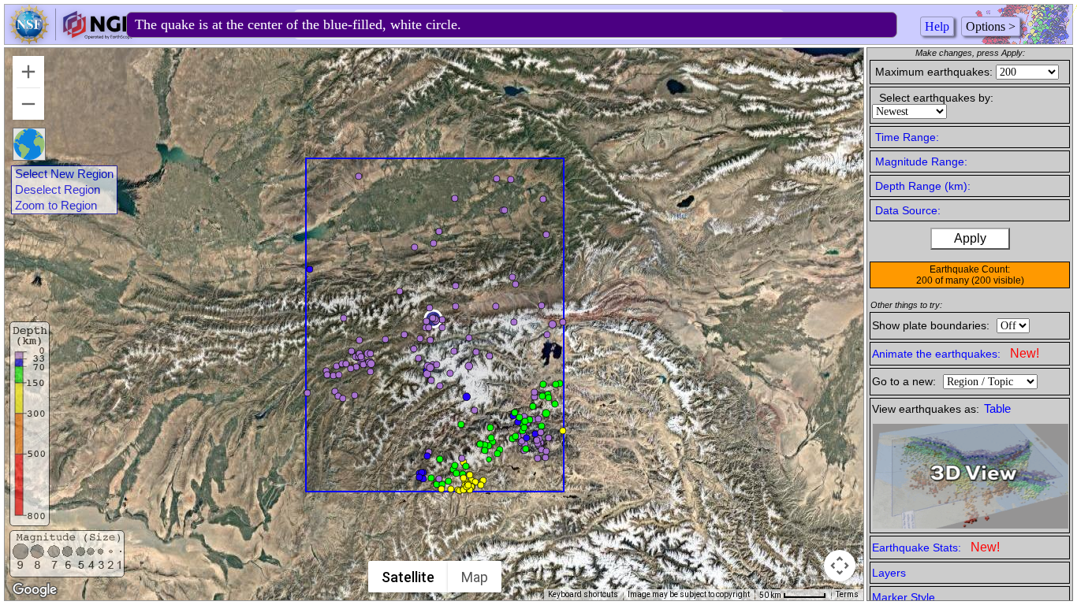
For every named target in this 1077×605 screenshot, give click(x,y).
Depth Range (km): (923, 186)
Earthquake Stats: (936, 547)
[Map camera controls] (839, 565)
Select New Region (64, 174)
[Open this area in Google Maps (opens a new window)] (35, 590)
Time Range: (907, 137)
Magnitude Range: (921, 161)
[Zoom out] (28, 104)
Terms (847, 594)
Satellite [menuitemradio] (408, 577)
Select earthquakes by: (936, 97)
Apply (970, 238)
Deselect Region (57, 190)
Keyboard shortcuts (583, 594)
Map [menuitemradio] (474, 577)
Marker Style (903, 597)
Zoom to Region (56, 205)
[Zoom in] (28, 71)
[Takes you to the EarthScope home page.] (70, 39)
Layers (889, 572)
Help (937, 26)
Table (997, 409)
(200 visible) (997, 280)
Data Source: (908, 210)
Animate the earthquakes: (955, 353)
